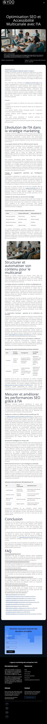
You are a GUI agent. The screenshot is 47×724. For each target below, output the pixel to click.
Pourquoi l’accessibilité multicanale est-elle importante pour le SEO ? (16, 561)
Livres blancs (28, 671)
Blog (26, 669)
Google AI (32, 70)
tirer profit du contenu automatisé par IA (29, 537)
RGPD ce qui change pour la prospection (15, 594)
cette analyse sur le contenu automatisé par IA (20, 334)
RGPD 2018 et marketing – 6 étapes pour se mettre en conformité (21, 608)
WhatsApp (21, 70)
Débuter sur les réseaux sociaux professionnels (17, 606)
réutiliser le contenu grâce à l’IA (34, 82)
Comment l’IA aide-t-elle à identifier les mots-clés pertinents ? (15, 569)
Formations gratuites (30, 675)
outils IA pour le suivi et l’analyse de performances (19, 385)
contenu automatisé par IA (33, 188)
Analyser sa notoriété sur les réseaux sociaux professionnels (20, 600)
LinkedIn (26, 70)
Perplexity (15, 70)
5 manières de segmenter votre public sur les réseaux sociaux (21, 598)
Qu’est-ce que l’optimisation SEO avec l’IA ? (12, 554)
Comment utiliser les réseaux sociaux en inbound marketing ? (21, 596)
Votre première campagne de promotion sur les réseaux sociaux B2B (22, 602)
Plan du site (27, 677)
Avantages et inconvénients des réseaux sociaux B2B (18, 604)
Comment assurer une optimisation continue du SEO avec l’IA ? (16, 585)
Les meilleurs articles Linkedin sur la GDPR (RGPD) (18, 612)
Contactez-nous (30, 697)
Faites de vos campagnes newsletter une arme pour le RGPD (20, 610)
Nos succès (27, 673)
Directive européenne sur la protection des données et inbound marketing (24, 614)
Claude (11, 70)
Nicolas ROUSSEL (11, 54)
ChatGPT (7, 70)
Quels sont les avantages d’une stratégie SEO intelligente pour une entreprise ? (18, 577)
